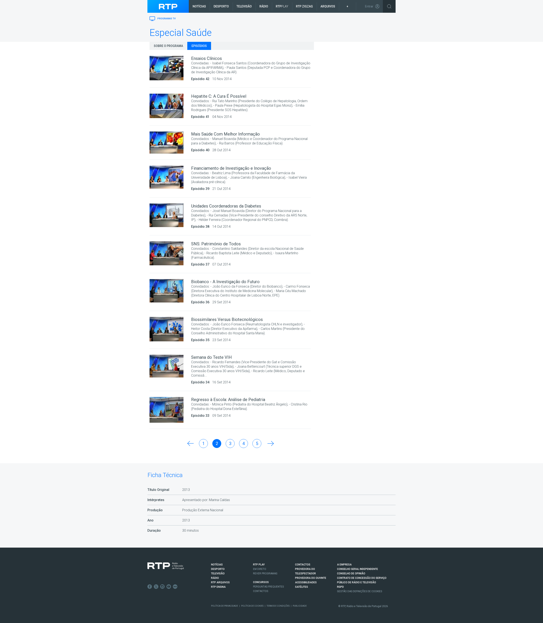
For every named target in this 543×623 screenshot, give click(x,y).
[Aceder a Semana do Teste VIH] (170, 366)
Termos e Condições (278, 606)
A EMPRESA (344, 564)
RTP (282, 6)
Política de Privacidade (224, 606)
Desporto (221, 6)
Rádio (263, 6)
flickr (175, 586)
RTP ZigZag (304, 6)
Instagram (162, 586)
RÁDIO (215, 577)
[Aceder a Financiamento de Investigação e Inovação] (170, 177)
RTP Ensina (218, 586)
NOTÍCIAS (217, 564)
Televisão (244, 6)
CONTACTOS (302, 564)
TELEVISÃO (218, 573)
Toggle (389, 6)
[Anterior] (190, 443)
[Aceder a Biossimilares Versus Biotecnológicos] (170, 329)
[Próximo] (270, 443)
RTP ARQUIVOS (220, 582)
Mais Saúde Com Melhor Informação (225, 134)
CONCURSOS (261, 582)
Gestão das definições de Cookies (359, 591)
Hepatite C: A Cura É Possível (218, 96)
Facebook (149, 586)
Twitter (156, 586)
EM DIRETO (259, 569)
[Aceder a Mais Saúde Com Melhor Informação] (170, 142)
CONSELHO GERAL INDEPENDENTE (357, 569)
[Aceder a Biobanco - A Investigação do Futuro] (170, 290)
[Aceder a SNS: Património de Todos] (170, 253)
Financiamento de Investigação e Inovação (231, 168)
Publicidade (300, 606)
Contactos (260, 591)
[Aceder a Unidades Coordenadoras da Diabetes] (170, 215)
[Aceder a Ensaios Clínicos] (170, 68)
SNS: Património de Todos (216, 243)
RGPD (340, 586)
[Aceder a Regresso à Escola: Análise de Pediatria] (170, 410)
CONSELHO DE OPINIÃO (351, 573)
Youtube (169, 586)
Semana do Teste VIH (211, 357)
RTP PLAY (259, 564)
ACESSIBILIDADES (306, 582)
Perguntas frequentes (268, 586)
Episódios (199, 46)
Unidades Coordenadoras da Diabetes (226, 206)
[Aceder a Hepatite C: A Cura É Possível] (170, 106)
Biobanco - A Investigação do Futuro (225, 281)
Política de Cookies (252, 606)
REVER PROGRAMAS (265, 573)
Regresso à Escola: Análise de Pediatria (228, 399)
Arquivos (327, 6)
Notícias (199, 6)
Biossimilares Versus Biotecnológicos (227, 319)
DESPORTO (218, 569)
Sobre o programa (168, 46)
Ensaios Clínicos (206, 58)
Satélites (301, 586)
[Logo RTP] (165, 566)
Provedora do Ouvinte (310, 577)
